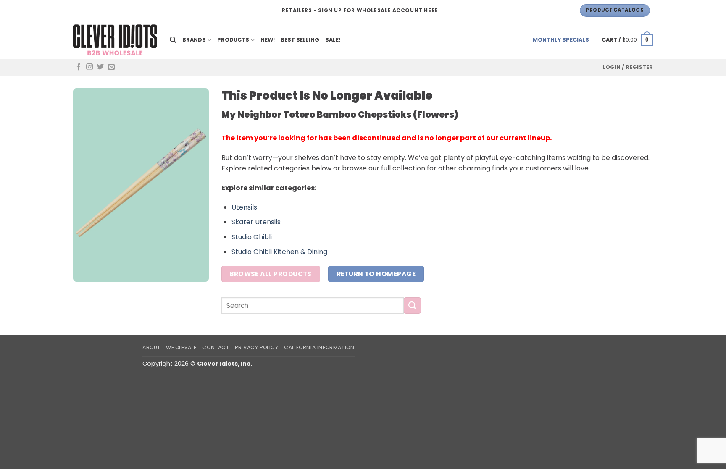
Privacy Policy (257, 347)
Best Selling (300, 39)
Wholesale (181, 347)
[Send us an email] (111, 67)
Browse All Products (270, 274)
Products (233, 39)
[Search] (173, 40)
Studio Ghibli (251, 237)
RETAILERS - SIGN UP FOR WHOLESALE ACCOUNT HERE (360, 10)
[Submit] (412, 305)
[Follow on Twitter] (100, 67)
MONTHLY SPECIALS (561, 39)
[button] (627, 40)
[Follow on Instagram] (89, 67)
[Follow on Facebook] (78, 67)
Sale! (332, 39)
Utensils (244, 207)
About (151, 347)
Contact (215, 347)
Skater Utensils (256, 222)
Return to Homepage (376, 274)
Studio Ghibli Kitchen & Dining (279, 252)
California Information (319, 347)
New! (267, 39)
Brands (194, 39)
